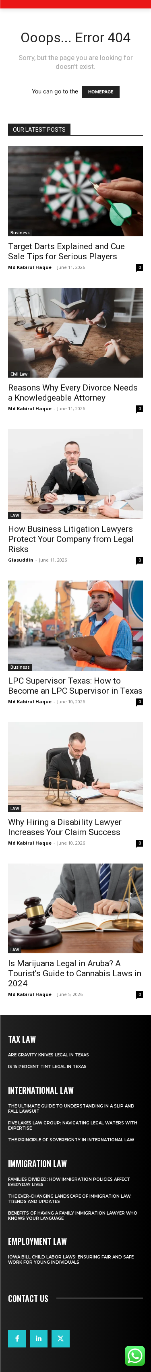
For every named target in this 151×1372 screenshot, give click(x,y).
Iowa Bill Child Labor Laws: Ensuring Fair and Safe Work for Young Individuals (71, 1259)
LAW (14, 515)
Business (20, 233)
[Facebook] (17, 1338)
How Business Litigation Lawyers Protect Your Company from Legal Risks (71, 539)
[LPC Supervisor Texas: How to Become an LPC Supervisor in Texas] (75, 626)
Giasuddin (20, 560)
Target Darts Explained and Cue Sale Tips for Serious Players (66, 251)
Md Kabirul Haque (30, 267)
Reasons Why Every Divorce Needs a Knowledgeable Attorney (73, 393)
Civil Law (18, 374)
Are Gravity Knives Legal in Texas (48, 1055)
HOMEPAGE (101, 92)
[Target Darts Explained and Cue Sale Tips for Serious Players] (75, 191)
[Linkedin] (39, 1338)
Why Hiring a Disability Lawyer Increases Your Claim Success (65, 827)
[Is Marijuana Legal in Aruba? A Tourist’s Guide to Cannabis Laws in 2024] (75, 908)
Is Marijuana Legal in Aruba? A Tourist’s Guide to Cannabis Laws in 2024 (74, 973)
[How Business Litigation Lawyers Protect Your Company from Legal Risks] (75, 474)
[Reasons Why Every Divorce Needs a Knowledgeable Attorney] (75, 333)
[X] (60, 1338)
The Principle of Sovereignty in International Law (71, 1140)
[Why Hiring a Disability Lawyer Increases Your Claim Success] (75, 767)
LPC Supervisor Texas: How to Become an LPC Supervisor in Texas (75, 686)
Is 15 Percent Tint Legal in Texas (47, 1066)
